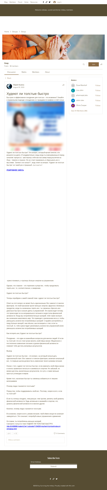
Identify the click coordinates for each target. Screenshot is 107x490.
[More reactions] (15, 433)
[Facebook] (43, 2)
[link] (11, 72)
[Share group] (101, 64)
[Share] (63, 85)
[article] (35, 263)
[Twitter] (50, 2)
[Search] (83, 64)
